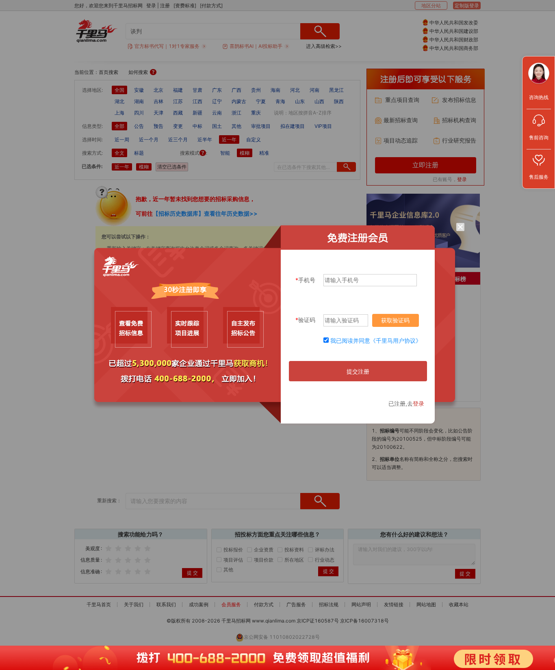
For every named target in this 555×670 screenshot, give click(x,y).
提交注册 (358, 371)
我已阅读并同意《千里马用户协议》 (375, 340)
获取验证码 (395, 320)
